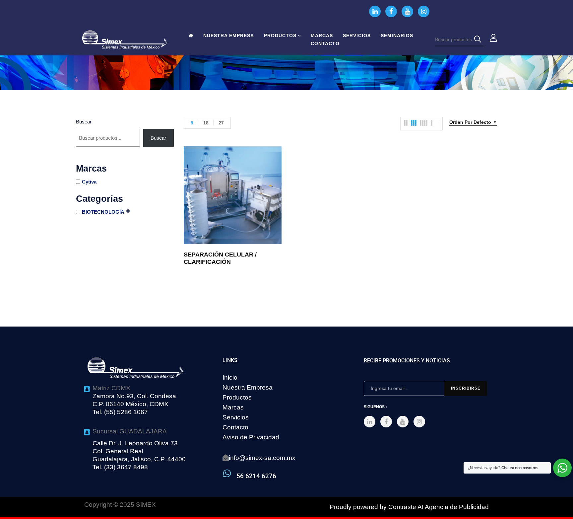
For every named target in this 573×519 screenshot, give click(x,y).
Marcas (233, 407)
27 (221, 122)
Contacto (235, 427)
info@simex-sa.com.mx (262, 457)
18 (206, 122)
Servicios (236, 417)
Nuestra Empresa (248, 387)
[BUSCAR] (479, 39)
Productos (237, 397)
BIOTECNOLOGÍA (103, 212)
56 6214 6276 (256, 476)
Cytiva (89, 182)
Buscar (84, 121)
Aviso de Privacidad (251, 437)
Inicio (230, 377)
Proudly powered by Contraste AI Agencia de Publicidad (409, 506)
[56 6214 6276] (227, 473)
